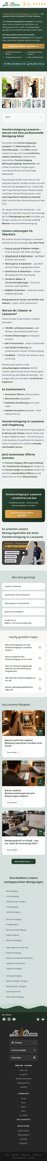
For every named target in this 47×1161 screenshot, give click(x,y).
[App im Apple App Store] (38, 1019)
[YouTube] (14, 1019)
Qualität (23, 1087)
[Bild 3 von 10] (26, 103)
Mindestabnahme (23, 1078)
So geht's (24, 1074)
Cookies (31, 1158)
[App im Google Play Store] (43, 1019)
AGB (7, 1155)
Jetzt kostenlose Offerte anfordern (25, 514)
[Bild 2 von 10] (16, 103)
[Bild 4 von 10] (36, 103)
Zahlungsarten (23, 1083)
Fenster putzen (12, 248)
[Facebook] (4, 1019)
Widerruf (14, 1155)
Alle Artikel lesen (24, 861)
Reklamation (23, 1135)
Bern (23, 1111)
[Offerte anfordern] (24, 4)
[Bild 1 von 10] (6, 103)
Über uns (23, 1070)
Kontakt (23, 1139)
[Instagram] (9, 1019)
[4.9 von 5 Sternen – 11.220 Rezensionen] (39, 4)
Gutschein (16, 1057)
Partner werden (19, 1050)
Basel (23, 1107)
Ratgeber (23, 1143)
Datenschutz (25, 1155)
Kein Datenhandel (19, 1158)
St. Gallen (23, 1115)
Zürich (23, 1098)
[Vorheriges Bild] (6, 87)
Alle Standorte (23, 1119)
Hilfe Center (23, 1130)
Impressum (37, 1155)
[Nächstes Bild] (40, 87)
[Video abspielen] (23, 553)
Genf (23, 1102)
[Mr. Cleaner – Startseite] (24, 1032)
